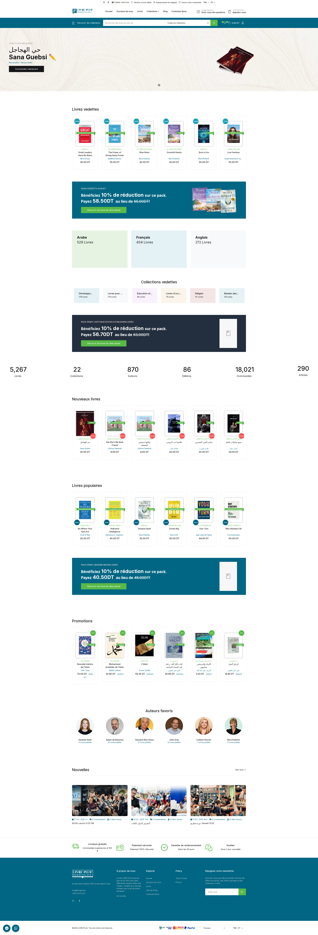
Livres (140, 11)
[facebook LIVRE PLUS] (109, 2)
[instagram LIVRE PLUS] (104, 2)
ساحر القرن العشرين (203, 442)
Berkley (203, 149)
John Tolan (85, 670)
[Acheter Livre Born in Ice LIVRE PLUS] (204, 133)
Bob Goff (174, 535)
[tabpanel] (159, 59)
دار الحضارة (174, 661)
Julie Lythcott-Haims (204, 535)
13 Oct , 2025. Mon (199, 819)
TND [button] (205, 2)
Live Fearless (233, 152)
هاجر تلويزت (203, 448)
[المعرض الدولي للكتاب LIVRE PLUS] (159, 801)
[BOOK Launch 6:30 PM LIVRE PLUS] (100, 801)
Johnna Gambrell (115, 448)
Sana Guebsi (85, 448)
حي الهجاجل (85, 442)
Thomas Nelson (174, 525)
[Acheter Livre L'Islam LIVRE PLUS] (144, 645)
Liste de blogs (152, 890)
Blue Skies (144, 152)
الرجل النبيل (233, 664)
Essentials (85, 525)
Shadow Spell (144, 528)
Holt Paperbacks (204, 525)
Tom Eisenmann (233, 535)
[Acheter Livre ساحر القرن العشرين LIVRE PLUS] (204, 423)
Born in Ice (204, 152)
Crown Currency (233, 525)
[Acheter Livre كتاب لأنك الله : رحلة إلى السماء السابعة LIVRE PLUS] (174, 645)
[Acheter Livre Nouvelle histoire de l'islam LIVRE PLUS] (85, 645)
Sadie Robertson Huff (233, 159)
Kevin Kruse (85, 159)
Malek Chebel (114, 670)
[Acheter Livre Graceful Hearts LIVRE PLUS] (174, 133)
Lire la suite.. (121, 896)
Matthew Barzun (114, 159)
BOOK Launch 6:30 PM (83, 823)
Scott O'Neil (85, 535)
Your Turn (203, 528)
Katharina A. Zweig (113, 535)
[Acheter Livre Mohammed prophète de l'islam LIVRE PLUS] (115, 645)
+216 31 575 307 (78, 893)
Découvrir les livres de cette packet (103, 210)
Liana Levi (144, 661)
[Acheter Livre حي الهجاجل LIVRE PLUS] (85, 423)
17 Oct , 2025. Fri (81, 819)
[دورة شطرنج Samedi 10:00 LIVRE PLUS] (218, 801)
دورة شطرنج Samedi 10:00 (202, 823)
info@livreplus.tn (79, 890)
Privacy (179, 882)
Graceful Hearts (174, 152)
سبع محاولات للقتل (233, 442)
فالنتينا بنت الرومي (174, 442)
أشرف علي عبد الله (204, 670)
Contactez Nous (179, 11)
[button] (86, 23)
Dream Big (174, 528)
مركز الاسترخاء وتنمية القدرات (204, 661)
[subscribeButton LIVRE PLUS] (242, 892)
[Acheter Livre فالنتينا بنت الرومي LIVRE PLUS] (174, 423)
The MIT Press (114, 525)
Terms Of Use (181, 878)
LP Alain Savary (115, 819)
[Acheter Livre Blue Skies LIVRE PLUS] (144, 133)
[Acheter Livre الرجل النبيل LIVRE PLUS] (233, 645)
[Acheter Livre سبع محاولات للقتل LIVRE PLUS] (233, 423)
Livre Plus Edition (85, 439)
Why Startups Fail (233, 528)
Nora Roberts (144, 159)
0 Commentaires (98, 819)
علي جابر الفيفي (174, 670)
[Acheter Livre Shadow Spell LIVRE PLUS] (144, 510)
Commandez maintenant (26, 69)
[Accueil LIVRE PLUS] (82, 11)
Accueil (108, 11)
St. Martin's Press (144, 149)
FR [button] (212, 2)
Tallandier (85, 661)
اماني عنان (233, 448)
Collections (152, 11)
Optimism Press (114, 149)
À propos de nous (124, 11)
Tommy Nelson (233, 149)
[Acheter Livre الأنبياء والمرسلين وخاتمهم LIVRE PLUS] (204, 645)
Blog (165, 11)
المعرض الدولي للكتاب (140, 823)
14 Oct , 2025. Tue (140, 819)
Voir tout (239, 769)
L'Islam (144, 664)
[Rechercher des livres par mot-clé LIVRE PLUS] (214, 23)
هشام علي (174, 448)
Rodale (85, 149)
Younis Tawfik (144, 670)
